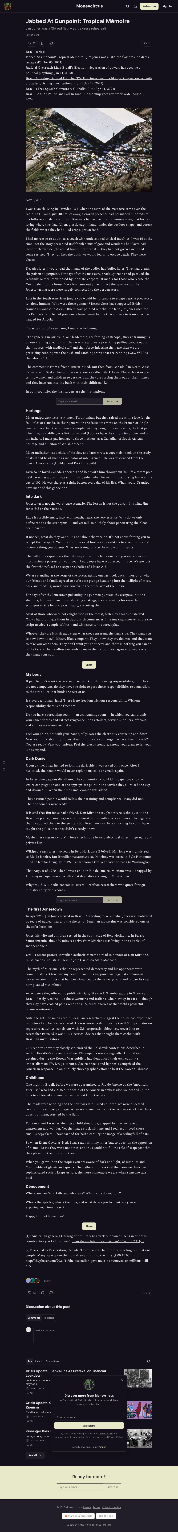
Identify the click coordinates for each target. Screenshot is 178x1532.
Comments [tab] (34, 1317)
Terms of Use (105, 1433)
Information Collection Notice (88, 1437)
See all (33, 1455)
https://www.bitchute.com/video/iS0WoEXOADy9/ (108, 1241)
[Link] (21, 410)
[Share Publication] (135, 6)
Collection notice (111, 1507)
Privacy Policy (115, 1437)
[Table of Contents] (3, 766)
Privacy (87, 1507)
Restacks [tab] (49, 1317)
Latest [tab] (38, 1361)
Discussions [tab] (52, 1361)
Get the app (106, 1516)
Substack (72, 1524)
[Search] (127, 6)
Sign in (167, 6)
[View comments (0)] (42, 43)
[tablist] (41, 1317)
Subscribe (149, 6)
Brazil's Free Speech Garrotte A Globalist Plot (60, 88)
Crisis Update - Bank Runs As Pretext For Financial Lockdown (66, 1373)
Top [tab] (30, 1361)
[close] (122, 1380)
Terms (96, 1507)
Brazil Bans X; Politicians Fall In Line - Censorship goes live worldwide (78, 94)
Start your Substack (80, 1516)
